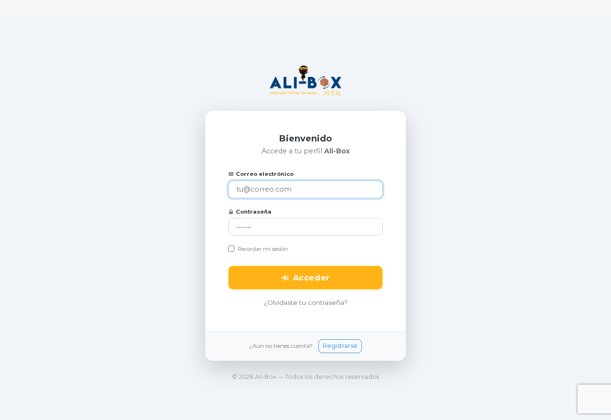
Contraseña (254, 211)
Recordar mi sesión (263, 249)
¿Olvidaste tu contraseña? (306, 302)
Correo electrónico (265, 174)
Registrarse (340, 345)
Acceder (311, 277)
